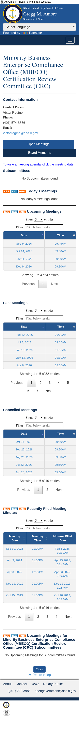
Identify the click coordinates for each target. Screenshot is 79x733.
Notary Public (53, 684)
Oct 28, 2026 (24, 441)
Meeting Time (37, 538)
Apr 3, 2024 (14, 560)
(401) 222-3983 (20, 691)
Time (60, 235)
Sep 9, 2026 (24, 243)
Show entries (39, 219)
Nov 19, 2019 (14, 583)
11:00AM (37, 548)
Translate (35, 33)
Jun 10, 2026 (24, 350)
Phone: (8, 117)
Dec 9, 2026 (24, 266)
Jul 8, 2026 (24, 342)
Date (24, 235)
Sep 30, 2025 (14, 548)
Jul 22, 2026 (24, 464)
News (35, 684)
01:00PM (37, 560)
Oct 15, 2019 (14, 595)
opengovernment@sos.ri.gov (55, 691)
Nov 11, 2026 (23, 258)
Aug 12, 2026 (24, 334)
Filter (19, 227)
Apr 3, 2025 (14, 572)
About (7, 684)
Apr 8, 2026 (24, 365)
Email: (7, 127)
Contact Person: (14, 107)
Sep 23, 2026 (24, 449)
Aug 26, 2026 (24, 457)
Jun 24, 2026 (24, 472)
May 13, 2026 (24, 357)
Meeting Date (14, 538)
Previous (28, 284)
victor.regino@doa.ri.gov (20, 133)
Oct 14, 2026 (24, 251)
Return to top (41, 675)
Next (54, 284)
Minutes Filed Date (62, 538)
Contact (21, 684)
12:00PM (37, 572)
